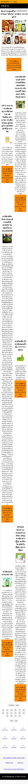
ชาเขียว (23, 758)
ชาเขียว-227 (5, 737)
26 (15, 710)
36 (11, 716)
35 (7, 716)
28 (23, 710)
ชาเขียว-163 (13, 729)
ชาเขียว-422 (5, 746)
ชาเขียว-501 (22, 746)
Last (16, 721)
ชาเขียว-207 (22, 729)
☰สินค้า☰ (5, 6)
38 (19, 716)
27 (19, 710)
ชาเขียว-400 (22, 737)
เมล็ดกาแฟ (20, 762)
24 (7, 710)
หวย (5, 769)
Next (17, 705)
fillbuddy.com (10, 776)
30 (7, 713)
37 (15, 716)
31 (11, 713)
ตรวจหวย (8, 769)
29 (3, 713)
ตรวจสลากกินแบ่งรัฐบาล (17, 769)
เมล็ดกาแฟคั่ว (17, 758)
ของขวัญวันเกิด (5, 1)
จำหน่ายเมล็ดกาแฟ (8, 758)
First (11, 721)
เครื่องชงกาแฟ (9, 762)
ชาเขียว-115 (5, 729)
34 (23, 713)
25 (11, 710)
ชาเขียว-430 (13, 746)
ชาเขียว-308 (13, 737)
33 (19, 713)
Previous (11, 705)
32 (15, 713)
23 (3, 710)
